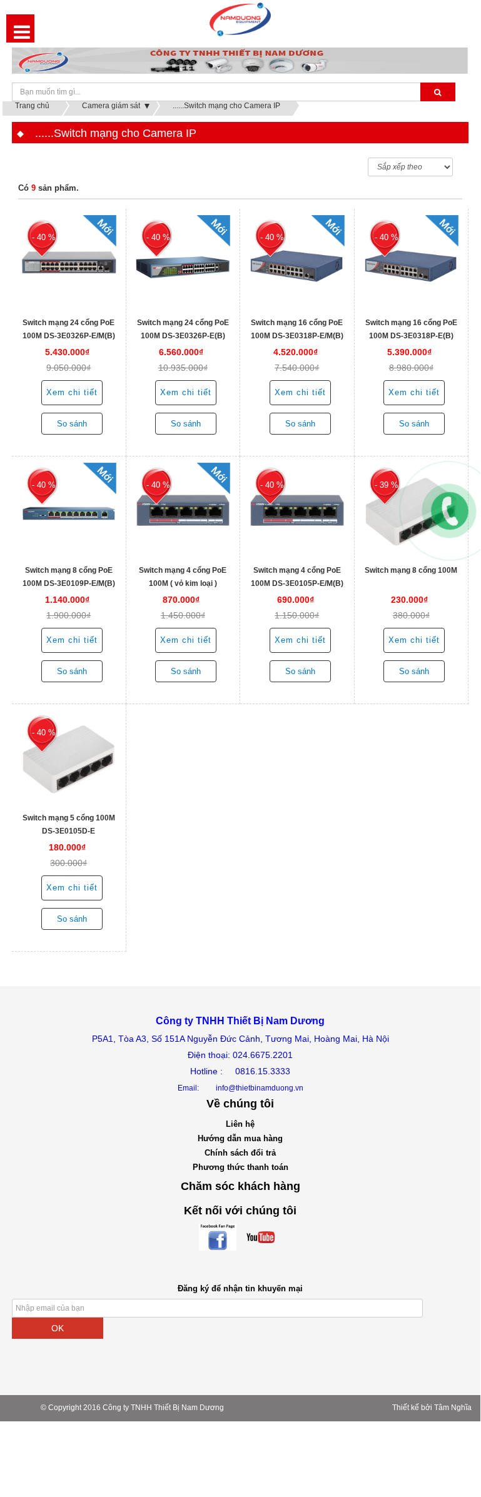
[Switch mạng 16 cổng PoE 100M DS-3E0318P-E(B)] (411, 262)
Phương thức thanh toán (240, 1167)
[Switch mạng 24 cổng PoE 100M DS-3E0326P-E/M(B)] (68, 262)
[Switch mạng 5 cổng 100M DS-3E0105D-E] (68, 757)
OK (57, 1328)
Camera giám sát (111, 105)
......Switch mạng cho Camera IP (226, 105)
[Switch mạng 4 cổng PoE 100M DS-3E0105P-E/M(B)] (297, 510)
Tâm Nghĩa (453, 1407)
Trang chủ (32, 105)
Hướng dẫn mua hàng (240, 1138)
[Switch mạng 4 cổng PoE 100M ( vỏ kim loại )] (183, 510)
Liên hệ (240, 1124)
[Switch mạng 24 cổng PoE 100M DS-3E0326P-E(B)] (183, 262)
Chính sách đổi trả (240, 1152)
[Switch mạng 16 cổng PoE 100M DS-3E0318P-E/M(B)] (297, 262)
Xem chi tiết (72, 392)
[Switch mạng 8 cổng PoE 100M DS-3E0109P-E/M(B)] (68, 510)
